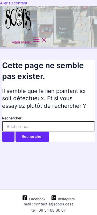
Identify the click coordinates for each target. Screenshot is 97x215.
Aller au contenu (14, 3)
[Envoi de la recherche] (8, 137)
